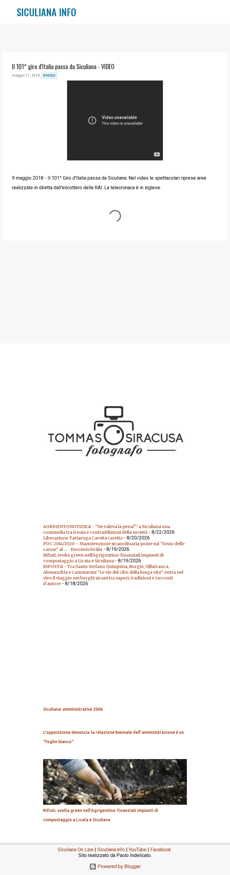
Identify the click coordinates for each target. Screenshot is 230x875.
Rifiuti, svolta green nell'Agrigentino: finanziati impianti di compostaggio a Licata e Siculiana (103, 558)
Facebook (160, 849)
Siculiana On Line (75, 849)
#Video (49, 75)
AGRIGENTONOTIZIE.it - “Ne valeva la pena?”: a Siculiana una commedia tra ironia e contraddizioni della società (106, 529)
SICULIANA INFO (46, 12)
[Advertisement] (115, 292)
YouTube (137, 849)
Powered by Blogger (118, 866)
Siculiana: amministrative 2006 (73, 709)
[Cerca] (84, 12)
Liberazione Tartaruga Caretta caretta (82, 538)
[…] (117, 511)
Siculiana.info (111, 849)
